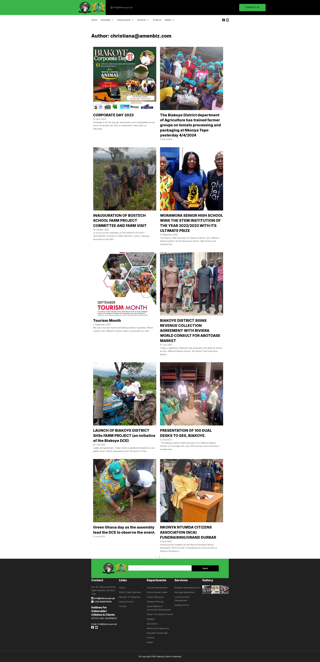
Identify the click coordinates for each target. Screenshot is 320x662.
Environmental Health (157, 592)
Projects (157, 20)
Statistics (151, 619)
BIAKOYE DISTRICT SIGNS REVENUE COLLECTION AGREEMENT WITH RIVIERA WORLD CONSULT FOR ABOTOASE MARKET (190, 330)
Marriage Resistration (184, 592)
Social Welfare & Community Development (159, 608)
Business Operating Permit (187, 587)
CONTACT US (252, 7)
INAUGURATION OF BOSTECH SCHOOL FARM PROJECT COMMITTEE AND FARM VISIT (120, 220)
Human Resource (155, 597)
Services (141, 20)
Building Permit (181, 605)
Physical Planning (155, 601)
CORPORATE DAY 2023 (113, 115)
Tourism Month (107, 320)
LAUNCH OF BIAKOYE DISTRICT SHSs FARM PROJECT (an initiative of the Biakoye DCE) (124, 435)
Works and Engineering (158, 628)
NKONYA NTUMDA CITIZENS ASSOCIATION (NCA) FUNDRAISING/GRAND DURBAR (188, 532)
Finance (150, 637)
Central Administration (157, 587)
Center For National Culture (160, 614)
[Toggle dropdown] (113, 20)
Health (150, 642)
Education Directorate (157, 633)
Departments (123, 20)
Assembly (105, 20)
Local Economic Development (182, 599)
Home (94, 20)
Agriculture (152, 623)
